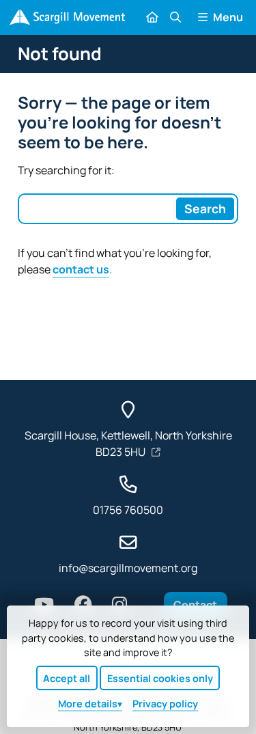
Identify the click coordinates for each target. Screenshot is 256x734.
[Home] (67, 17)
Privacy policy (165, 703)
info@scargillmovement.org (128, 567)
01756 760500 (128, 509)
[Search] (175, 17)
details (87, 703)
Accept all (66, 678)
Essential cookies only (160, 678)
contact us (81, 269)
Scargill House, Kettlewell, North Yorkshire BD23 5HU (128, 443)
